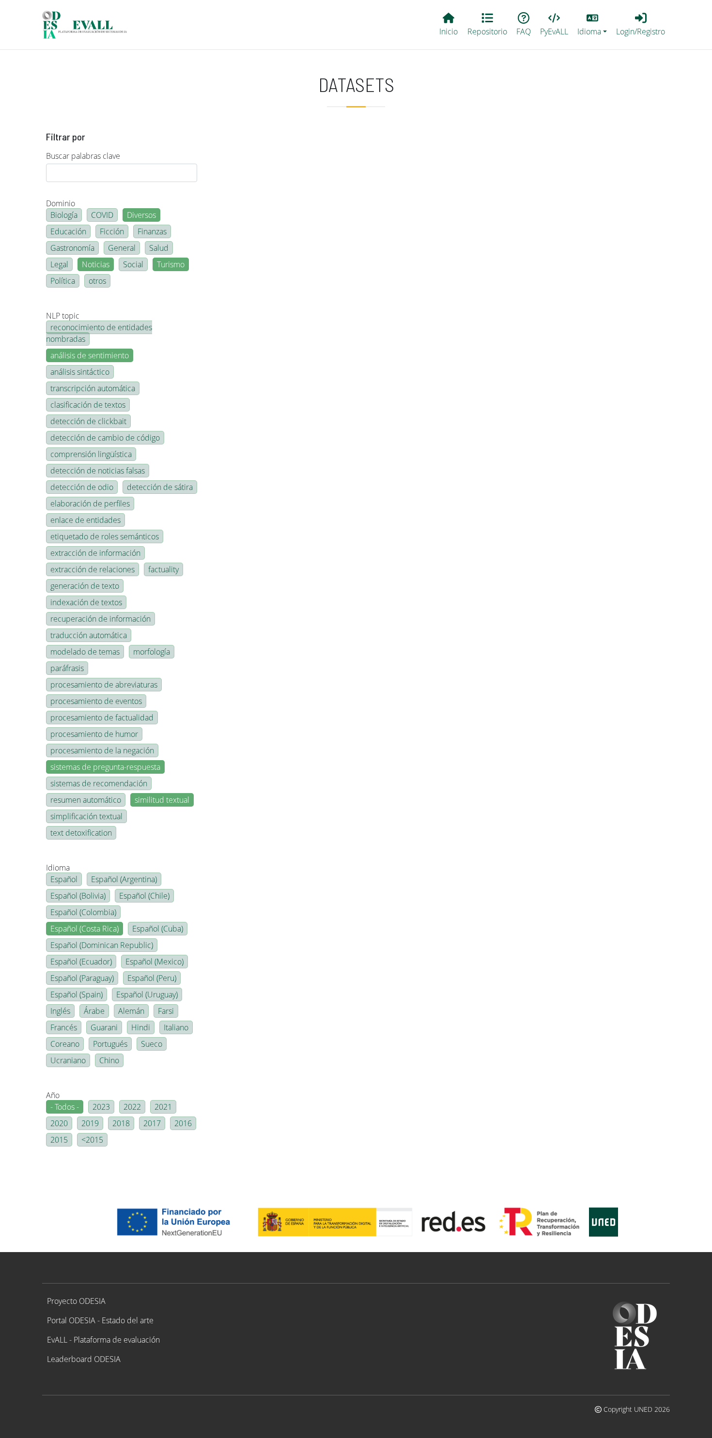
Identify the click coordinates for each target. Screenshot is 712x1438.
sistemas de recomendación (98, 783)
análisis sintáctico (79, 372)
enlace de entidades (85, 520)
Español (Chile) (144, 895)
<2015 (92, 1139)
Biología (63, 215)
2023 (101, 1106)
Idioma (58, 867)
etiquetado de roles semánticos (104, 536)
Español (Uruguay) (147, 994)
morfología (151, 651)
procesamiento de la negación (102, 750)
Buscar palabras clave (83, 156)
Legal (59, 264)
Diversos (141, 215)
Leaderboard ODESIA (84, 1359)
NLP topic (62, 315)
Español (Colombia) (83, 912)
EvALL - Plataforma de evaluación (103, 1339)
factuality (163, 569)
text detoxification (81, 832)
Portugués (110, 1044)
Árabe (94, 1011)
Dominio (60, 203)
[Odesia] (88, 25)
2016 (183, 1123)
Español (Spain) (76, 994)
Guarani (104, 1027)
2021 (163, 1106)
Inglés (60, 1011)
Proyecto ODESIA (76, 1301)
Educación (68, 231)
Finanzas (152, 231)
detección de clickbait (88, 421)
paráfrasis (67, 668)
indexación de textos (86, 602)
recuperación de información (100, 618)
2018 (121, 1123)
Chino (109, 1060)
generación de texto (84, 586)
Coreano (64, 1044)
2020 (59, 1123)
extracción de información (95, 553)
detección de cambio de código (105, 437)
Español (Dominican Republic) (101, 945)
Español (63, 879)
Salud (159, 248)
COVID (102, 215)
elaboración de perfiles (90, 503)
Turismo (171, 264)
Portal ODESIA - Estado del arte (100, 1320)
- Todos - (64, 1106)
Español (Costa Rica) (84, 928)
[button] (592, 24)
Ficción (112, 231)
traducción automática (88, 635)
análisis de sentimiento (89, 355)
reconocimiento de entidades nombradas (99, 333)
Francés (63, 1027)
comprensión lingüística (91, 454)
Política (62, 280)
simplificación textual (86, 816)
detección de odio (81, 487)
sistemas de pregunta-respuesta (105, 767)
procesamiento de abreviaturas (103, 684)
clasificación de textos (87, 404)
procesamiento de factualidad (102, 717)
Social (133, 264)
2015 (59, 1139)
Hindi (140, 1027)
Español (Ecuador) (81, 961)
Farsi (166, 1011)
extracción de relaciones (92, 569)
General (122, 248)
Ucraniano (68, 1060)
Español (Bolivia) (78, 895)
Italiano (176, 1027)
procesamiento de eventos (96, 701)
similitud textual (162, 800)
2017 (152, 1123)
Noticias (95, 264)
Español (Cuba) (157, 928)
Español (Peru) (151, 978)
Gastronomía (72, 248)
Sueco (151, 1044)
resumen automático (85, 800)
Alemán (131, 1011)
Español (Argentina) (124, 879)
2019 (90, 1123)
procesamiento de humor (94, 734)
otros (97, 280)
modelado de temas (85, 651)
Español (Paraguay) (82, 978)
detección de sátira (160, 487)
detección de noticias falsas (97, 470)
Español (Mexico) (154, 961)
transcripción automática (92, 388)
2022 (132, 1106)
